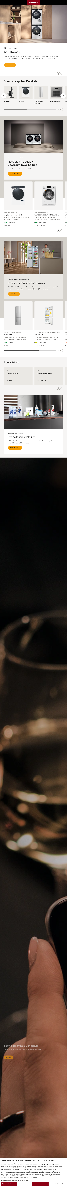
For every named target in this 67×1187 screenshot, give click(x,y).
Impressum (4, 1180)
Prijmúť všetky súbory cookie (9, 1183)
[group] (18, 204)
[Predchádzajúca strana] (58, 73)
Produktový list (12, 222)
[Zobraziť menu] (4, 2)
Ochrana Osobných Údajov (14, 1180)
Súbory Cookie (24, 1180)
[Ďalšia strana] (61, 73)
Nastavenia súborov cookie (57, 1183)
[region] (33, 40)
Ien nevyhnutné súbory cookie (40, 1183)
